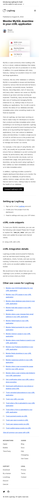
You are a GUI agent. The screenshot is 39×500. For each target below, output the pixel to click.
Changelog (24, 455)
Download (6, 470)
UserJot (5, 484)
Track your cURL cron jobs (15, 399)
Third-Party (7, 451)
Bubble (5, 448)
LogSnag (22, 206)
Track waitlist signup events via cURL (18, 428)
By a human (7, 473)
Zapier (5, 444)
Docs (22, 448)
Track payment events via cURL (16, 416)
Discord (5, 481)
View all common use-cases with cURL (16, 432)
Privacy (23, 470)
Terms (23, 473)
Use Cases (24, 458)
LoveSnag (6, 477)
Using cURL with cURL (12, 242)
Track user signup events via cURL (17, 424)
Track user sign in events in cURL (17, 420)
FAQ (22, 451)
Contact (23, 477)
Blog (22, 444)
